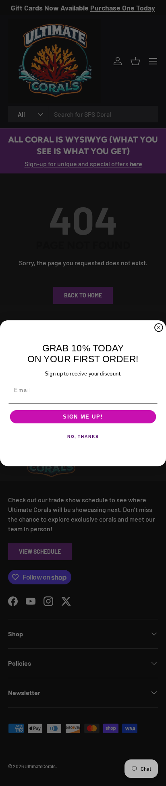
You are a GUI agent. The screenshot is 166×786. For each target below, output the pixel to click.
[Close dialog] (159, 327)
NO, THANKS (83, 436)
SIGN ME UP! (83, 416)
